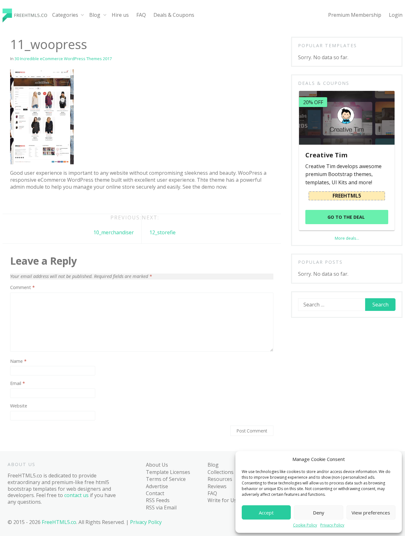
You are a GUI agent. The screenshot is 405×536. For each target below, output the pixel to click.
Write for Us (222, 500)
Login (395, 14)
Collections (221, 472)
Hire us (120, 14)
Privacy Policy (332, 525)
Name (18, 361)
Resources (220, 479)
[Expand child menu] (82, 15)
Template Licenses (168, 472)
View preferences (371, 512)
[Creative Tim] (346, 117)
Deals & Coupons (173, 14)
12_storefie (162, 232)
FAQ (141, 14)
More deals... (347, 238)
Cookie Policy (305, 525)
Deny (318, 512)
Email (17, 383)
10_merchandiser (113, 232)
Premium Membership (354, 14)
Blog (94, 14)
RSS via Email (161, 507)
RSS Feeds (158, 500)
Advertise (157, 486)
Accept (266, 512)
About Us (157, 464)
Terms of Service (166, 479)
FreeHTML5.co (59, 522)
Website (18, 406)
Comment (22, 287)
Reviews (217, 486)
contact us (76, 495)
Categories (65, 14)
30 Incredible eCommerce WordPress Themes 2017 (63, 58)
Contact (155, 493)
